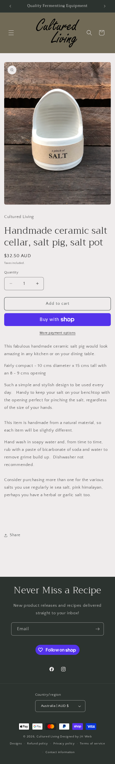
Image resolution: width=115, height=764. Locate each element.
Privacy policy (64, 743)
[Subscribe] (97, 629)
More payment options (58, 333)
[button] (11, 33)
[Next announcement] (105, 6)
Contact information (60, 752)
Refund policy (37, 743)
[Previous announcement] (10, 6)
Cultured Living (48, 736)
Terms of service (92, 743)
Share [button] (15, 535)
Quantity (11, 272)
